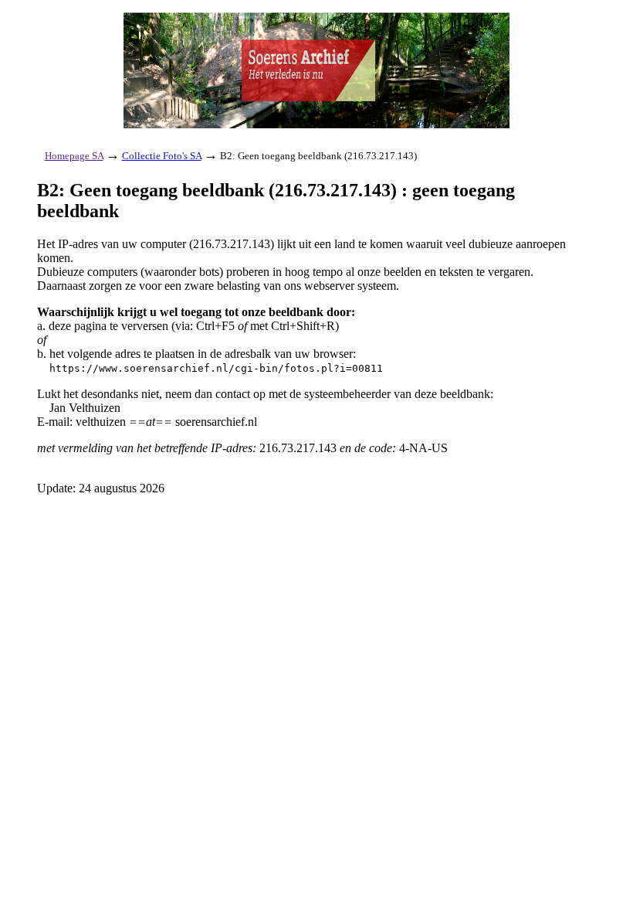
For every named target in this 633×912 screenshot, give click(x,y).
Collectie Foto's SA (161, 156)
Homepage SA (74, 156)
